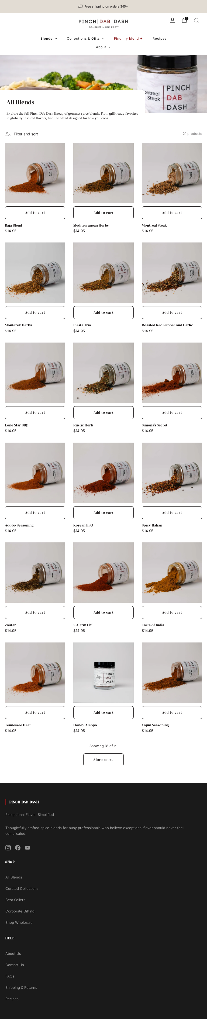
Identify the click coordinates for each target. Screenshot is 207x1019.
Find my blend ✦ (128, 38)
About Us (13, 953)
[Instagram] (8, 847)
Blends (46, 38)
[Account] (172, 20)
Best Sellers (15, 900)
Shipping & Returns (21, 987)
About (101, 47)
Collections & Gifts (83, 38)
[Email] (27, 847)
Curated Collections (22, 888)
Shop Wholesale (19, 922)
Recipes (160, 38)
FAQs (9, 976)
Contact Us (14, 965)
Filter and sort (26, 134)
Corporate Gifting (19, 911)
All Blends (13, 877)
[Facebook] (17, 847)
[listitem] (103, 6)
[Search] (196, 20)
